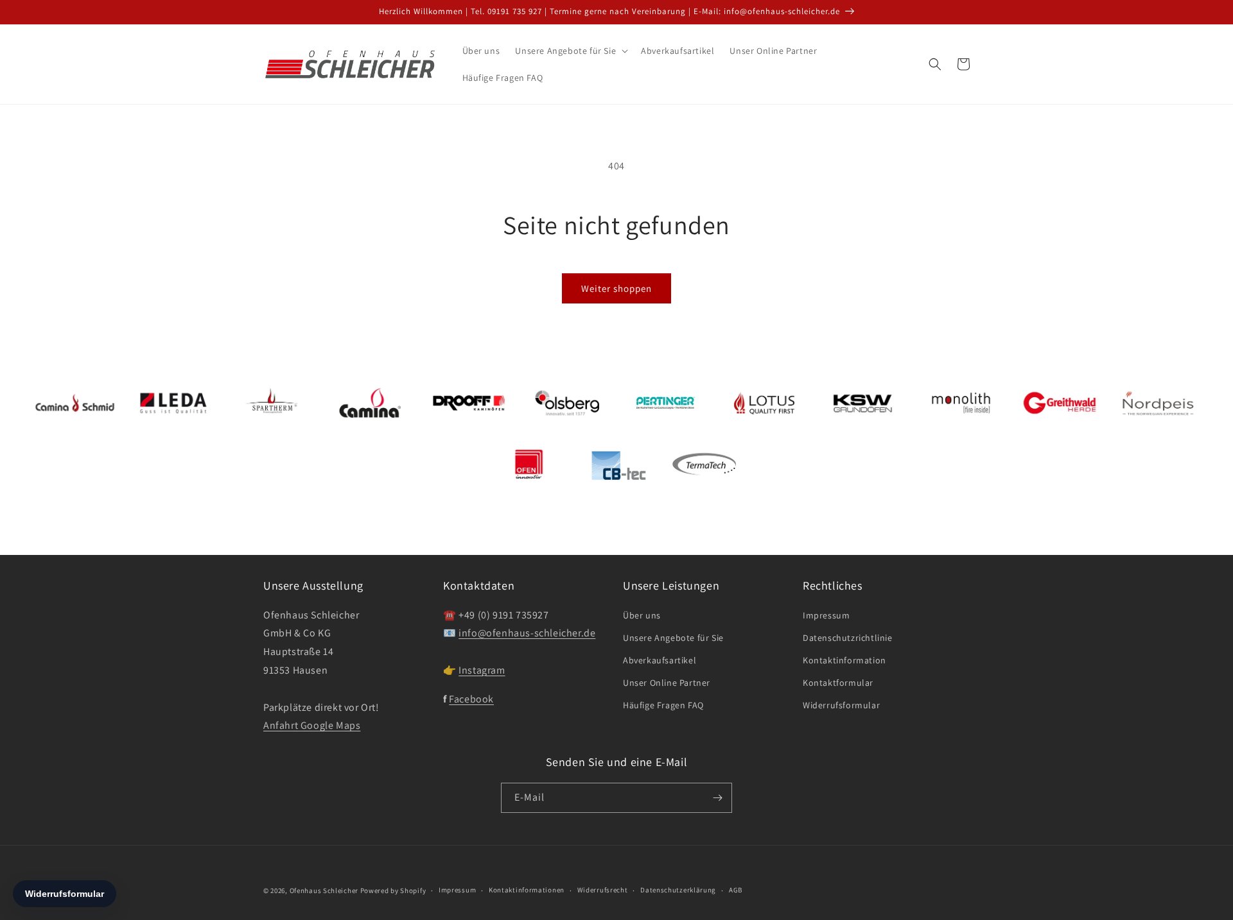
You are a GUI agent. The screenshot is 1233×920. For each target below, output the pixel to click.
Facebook (471, 699)
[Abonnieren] (717, 798)
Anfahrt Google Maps (311, 725)
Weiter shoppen (616, 288)
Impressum (826, 615)
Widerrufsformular (841, 705)
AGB (735, 889)
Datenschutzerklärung (678, 889)
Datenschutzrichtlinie (848, 637)
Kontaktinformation (844, 660)
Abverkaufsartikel (659, 660)
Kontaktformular (838, 682)
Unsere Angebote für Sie (673, 637)
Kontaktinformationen (526, 889)
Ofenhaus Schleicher (325, 890)
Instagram (482, 670)
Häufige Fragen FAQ (663, 705)
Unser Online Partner (666, 682)
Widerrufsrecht (602, 889)
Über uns (642, 615)
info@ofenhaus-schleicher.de (527, 633)
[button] (570, 50)
